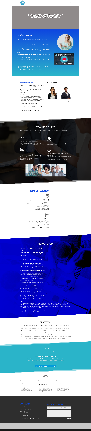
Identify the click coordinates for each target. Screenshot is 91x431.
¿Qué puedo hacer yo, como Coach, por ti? (27, 383)
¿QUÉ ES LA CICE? (33, 2)
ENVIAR (68, 418)
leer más (58, 391)
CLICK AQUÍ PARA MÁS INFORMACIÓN (45, 366)
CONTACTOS (64, 2)
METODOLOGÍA (44, 2)
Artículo (43, 385)
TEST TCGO (50, 2)
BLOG (60, 2)
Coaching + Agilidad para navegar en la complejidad (63, 383)
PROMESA (38, 2)
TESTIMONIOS (55, 2)
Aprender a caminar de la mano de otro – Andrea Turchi (45, 384)
